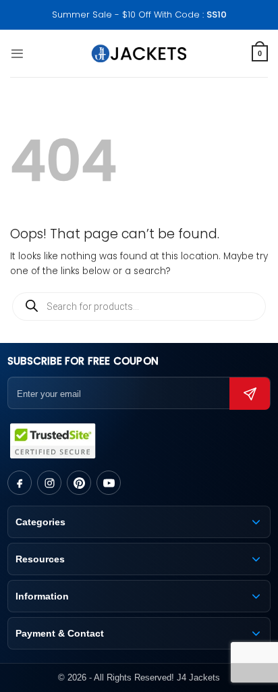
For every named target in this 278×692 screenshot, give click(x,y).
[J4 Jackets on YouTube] (108, 483)
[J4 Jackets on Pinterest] (79, 483)
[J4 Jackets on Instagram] (49, 483)
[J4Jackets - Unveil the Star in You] (139, 53)
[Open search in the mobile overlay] (139, 306)
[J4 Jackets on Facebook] (19, 483)
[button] (17, 53)
